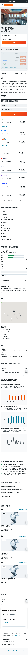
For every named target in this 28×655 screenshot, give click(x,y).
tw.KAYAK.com (4, 650)
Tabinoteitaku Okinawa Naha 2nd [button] (8, 578)
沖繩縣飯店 (23, 650)
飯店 (9, 650)
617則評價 (11, 30)
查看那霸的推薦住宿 (23, 562)
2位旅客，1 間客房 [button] (7, 39)
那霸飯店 (5, 624)
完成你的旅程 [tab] (5, 614)
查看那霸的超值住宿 (23, 536)
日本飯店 (17, 650)
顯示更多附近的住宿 (23, 509)
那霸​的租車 (6, 622)
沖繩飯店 (7, 652)
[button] (26, 1)
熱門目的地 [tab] (12, 614)
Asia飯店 (13, 650)
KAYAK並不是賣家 (6, 639)
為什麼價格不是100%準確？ (8, 644)
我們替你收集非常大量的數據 (8, 641)
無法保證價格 (17, 635)
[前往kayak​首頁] (8, 5)
